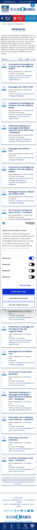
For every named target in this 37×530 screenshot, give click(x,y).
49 (22, 480)
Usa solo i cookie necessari (18, 305)
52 (27, 480)
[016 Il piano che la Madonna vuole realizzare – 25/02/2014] (4, 418)
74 (33, 482)
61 (10, 482)
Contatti (18, 502)
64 (16, 482)
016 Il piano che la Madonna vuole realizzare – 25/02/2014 (21, 418)
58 (5, 482)
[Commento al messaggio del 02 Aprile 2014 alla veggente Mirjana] (4, 65)
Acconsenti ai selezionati (18, 298)
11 (22, 477)
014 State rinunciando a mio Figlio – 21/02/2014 (21, 459)
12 (23, 477)
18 (34, 477)
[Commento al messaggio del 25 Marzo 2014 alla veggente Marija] (4, 104)
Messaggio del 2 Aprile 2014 (21, 87)
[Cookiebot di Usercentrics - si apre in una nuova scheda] (26, 223)
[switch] (32, 264)
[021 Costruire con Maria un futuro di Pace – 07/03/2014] (4, 211)
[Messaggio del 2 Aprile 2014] (4, 88)
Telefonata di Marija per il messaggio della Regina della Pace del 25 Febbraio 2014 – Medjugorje (20, 395)
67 (21, 482)
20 (4, 479)
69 (24, 482)
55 (32, 480)
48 (20, 480)
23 (9, 479)
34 (29, 479)
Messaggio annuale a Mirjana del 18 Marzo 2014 (21, 193)
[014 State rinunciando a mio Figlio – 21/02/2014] (4, 459)
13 (25, 477)
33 (27, 479)
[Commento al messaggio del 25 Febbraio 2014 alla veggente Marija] (4, 328)
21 (6, 479)
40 (6, 480)
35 (30, 479)
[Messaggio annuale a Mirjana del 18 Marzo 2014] (4, 193)
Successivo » (18, 484)
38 (2, 480)
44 (13, 480)
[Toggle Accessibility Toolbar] (32, 5)
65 (17, 482)
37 (34, 479)
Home (4, 24)
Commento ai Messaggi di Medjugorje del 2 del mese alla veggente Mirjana (20, 77)
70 (26, 482)
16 (30, 477)
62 (12, 482)
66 (19, 482)
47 (18, 480)
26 (15, 479)
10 (20, 477)
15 (28, 477)
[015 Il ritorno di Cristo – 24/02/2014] (4, 439)
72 (30, 482)
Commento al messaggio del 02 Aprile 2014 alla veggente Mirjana (21, 66)
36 (32, 479)
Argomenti (11, 24)
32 (25, 479)
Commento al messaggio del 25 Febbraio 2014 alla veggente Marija (21, 329)
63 (14, 482)
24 (11, 479)
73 (31, 482)
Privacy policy (18, 498)
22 (8, 479)
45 (15, 480)
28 (18, 479)
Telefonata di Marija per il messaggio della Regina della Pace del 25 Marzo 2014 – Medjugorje (21, 129)
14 (27, 477)
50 (23, 480)
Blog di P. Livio (8, 511)
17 (32, 477)
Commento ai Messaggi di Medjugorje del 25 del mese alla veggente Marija (20, 116)
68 (23, 482)
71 (28, 482)
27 (16, 479)
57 (3, 482)
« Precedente (6, 477)
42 (9, 480)
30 (22, 479)
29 (20, 479)
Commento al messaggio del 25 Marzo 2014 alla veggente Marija (21, 105)
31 (23, 479)
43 (11, 480)
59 (7, 482)
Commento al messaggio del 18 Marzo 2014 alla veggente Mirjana (21, 169)
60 (9, 482)
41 (8, 480)
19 (2, 479)
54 (30, 480)
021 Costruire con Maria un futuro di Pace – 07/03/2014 (20, 211)
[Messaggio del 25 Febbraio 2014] (4, 353)
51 (25, 480)
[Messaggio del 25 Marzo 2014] (4, 150)
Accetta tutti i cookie (18, 291)
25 (13, 479)
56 (34, 480)
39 (4, 480)
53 (29, 480)
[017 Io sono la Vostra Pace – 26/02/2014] (4, 373)
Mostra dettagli (25, 285)
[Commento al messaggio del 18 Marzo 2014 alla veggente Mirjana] (4, 168)
